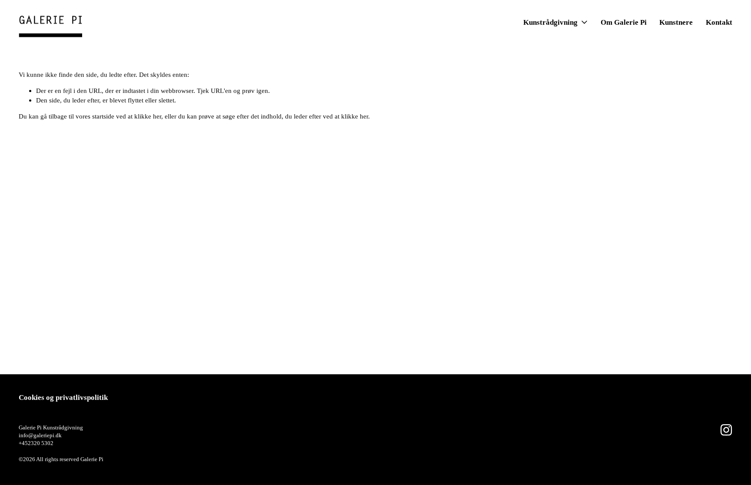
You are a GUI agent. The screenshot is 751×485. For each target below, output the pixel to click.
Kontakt (719, 22)
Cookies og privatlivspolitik (63, 397)
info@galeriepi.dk (40, 435)
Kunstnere (676, 22)
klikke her (147, 116)
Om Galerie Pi (624, 22)
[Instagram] (726, 430)
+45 (23, 443)
